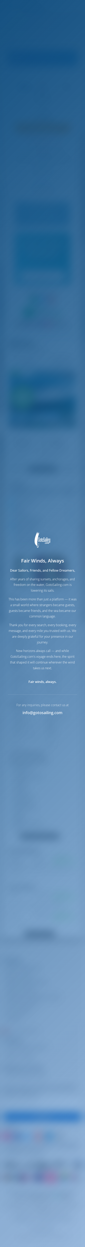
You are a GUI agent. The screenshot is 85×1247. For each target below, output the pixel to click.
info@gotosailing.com (42, 712)
